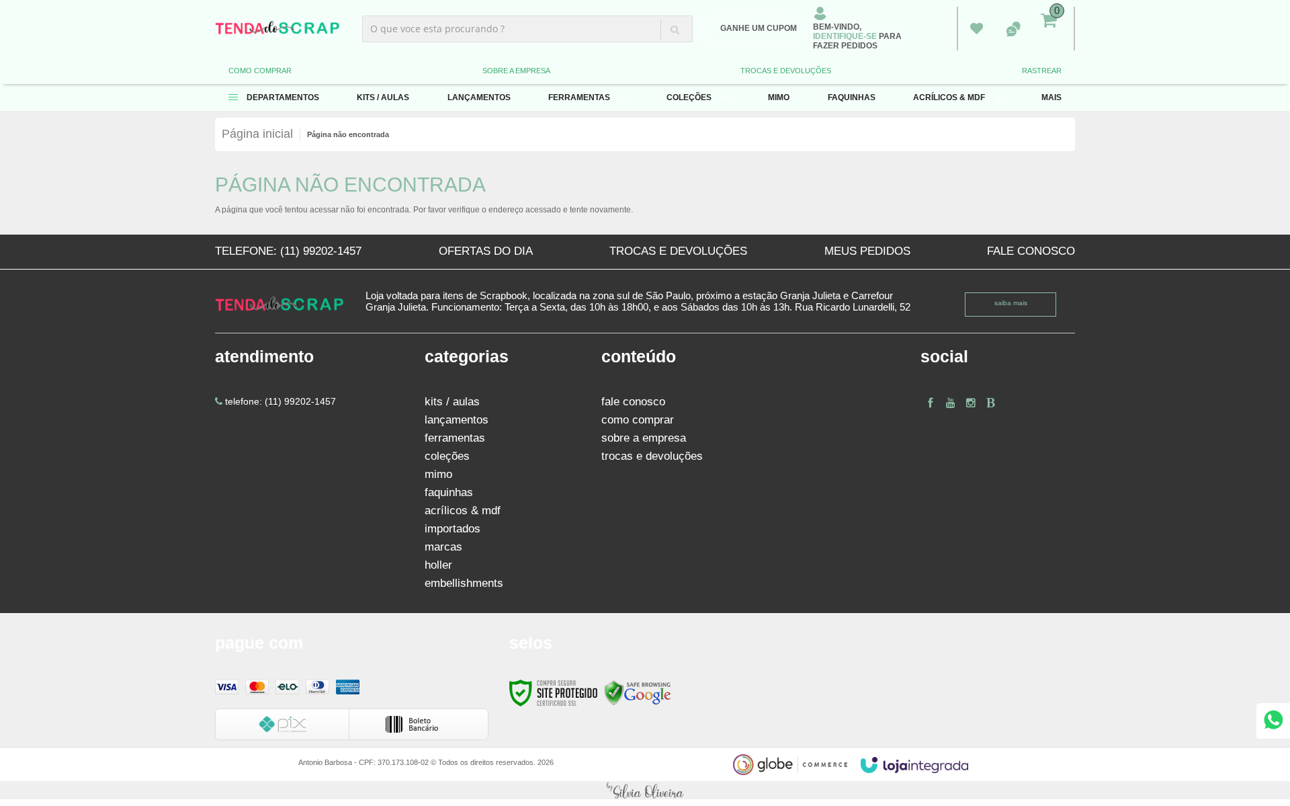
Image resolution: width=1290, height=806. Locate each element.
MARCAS (443, 546)
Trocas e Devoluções (785, 71)
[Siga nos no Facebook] (930, 403)
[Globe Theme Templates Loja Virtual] (790, 764)
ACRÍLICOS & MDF (463, 510)
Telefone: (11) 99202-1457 (288, 251)
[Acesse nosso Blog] (991, 403)
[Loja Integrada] (914, 765)
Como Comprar (260, 71)
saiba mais (1010, 303)
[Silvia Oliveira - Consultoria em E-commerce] (645, 790)
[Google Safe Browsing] (637, 692)
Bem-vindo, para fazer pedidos (857, 36)
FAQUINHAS (449, 492)
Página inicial (257, 133)
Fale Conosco (1031, 251)
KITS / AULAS (452, 401)
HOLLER (438, 565)
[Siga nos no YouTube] (951, 403)
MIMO (438, 474)
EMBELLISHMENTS (464, 583)
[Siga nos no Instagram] (971, 403)
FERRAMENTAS (455, 438)
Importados (452, 528)
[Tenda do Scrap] (277, 28)
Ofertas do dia (486, 251)
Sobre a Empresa (516, 71)
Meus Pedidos (976, 28)
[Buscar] (674, 29)
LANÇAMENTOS (456, 419)
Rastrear (1042, 71)
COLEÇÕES (447, 456)
